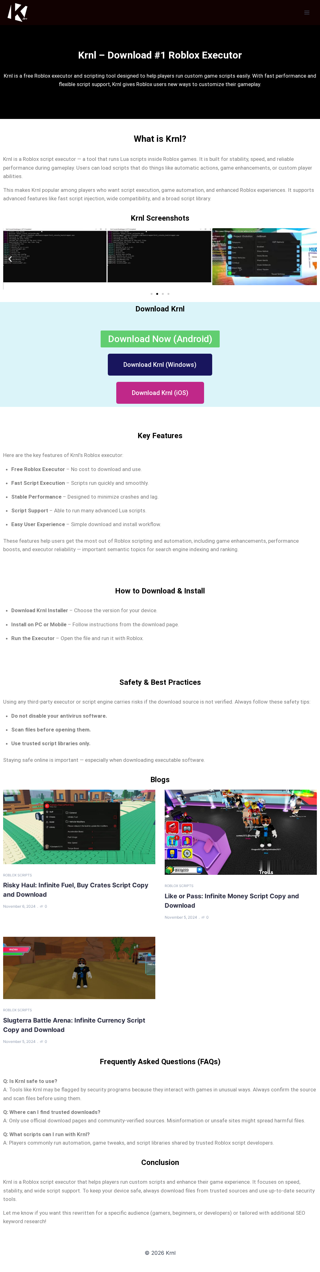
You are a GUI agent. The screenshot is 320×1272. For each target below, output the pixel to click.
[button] (10, 259)
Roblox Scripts (17, 875)
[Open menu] (306, 12)
